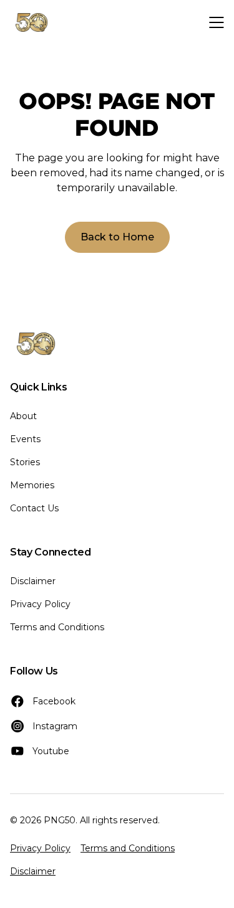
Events (25, 439)
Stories (25, 462)
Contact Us (34, 508)
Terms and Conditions (57, 627)
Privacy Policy (40, 604)
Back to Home (117, 237)
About (23, 416)
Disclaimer (33, 581)
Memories (32, 485)
